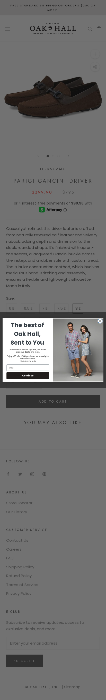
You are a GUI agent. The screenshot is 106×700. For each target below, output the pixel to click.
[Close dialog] (100, 321)
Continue (27, 375)
